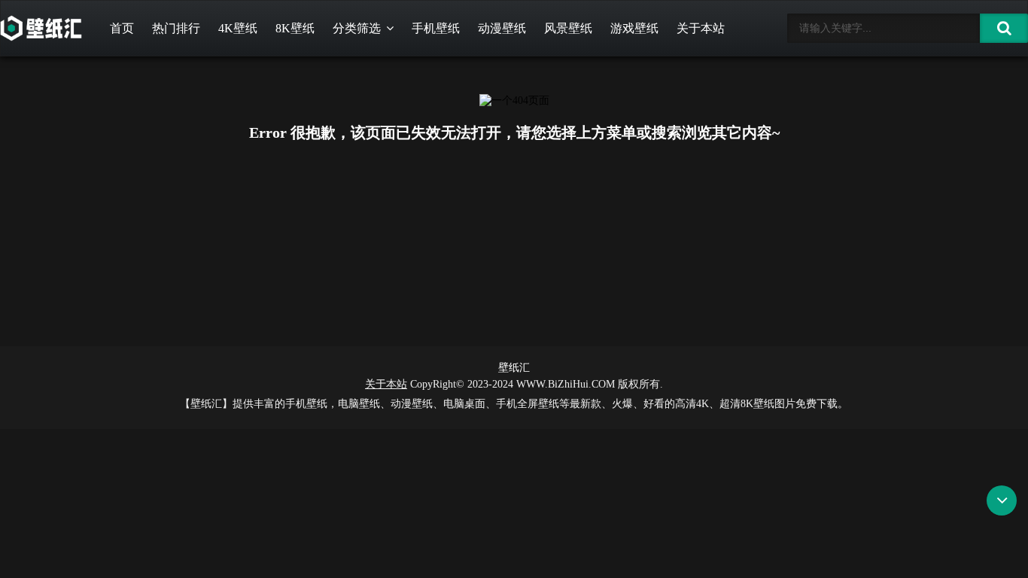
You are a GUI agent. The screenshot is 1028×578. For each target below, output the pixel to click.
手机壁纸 (436, 28)
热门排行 (176, 28)
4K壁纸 (237, 28)
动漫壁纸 (502, 28)
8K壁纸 (295, 28)
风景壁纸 (568, 28)
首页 (122, 28)
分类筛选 (357, 28)
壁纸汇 (514, 367)
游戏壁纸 (634, 28)
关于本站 (701, 28)
